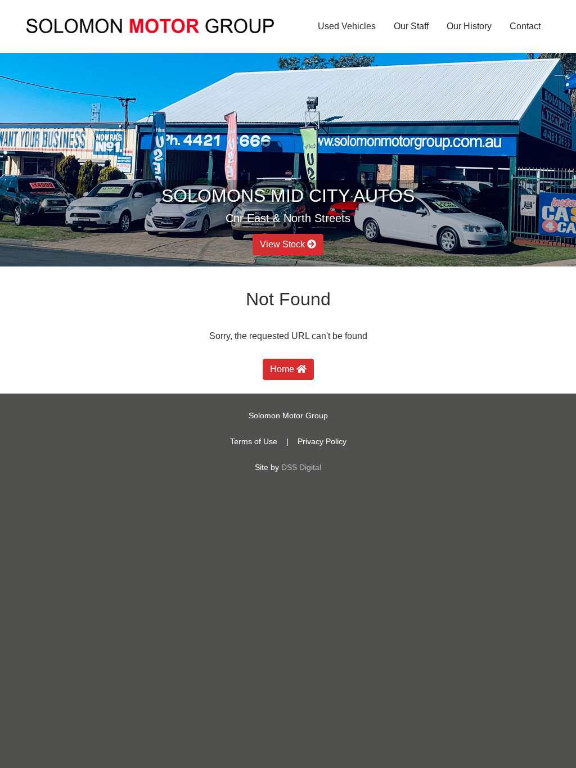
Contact (525, 26)
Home (283, 369)
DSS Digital (301, 467)
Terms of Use (253, 441)
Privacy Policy (322, 441)
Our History (469, 26)
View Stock (283, 244)
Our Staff (411, 26)
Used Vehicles (347, 26)
